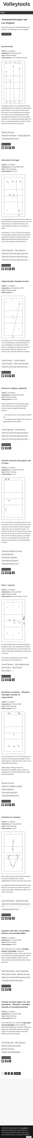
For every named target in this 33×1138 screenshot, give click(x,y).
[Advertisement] (16, 1097)
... (29, 260)
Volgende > (17, 1073)
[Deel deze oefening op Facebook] (6, 147)
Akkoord (29, 1137)
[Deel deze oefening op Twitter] (2, 147)
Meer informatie (6, 144)
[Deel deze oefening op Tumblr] (13, 147)
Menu (3, 12)
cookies (24, 1128)
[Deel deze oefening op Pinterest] (9, 147)
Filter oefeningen (6, 34)
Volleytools (16, 4)
